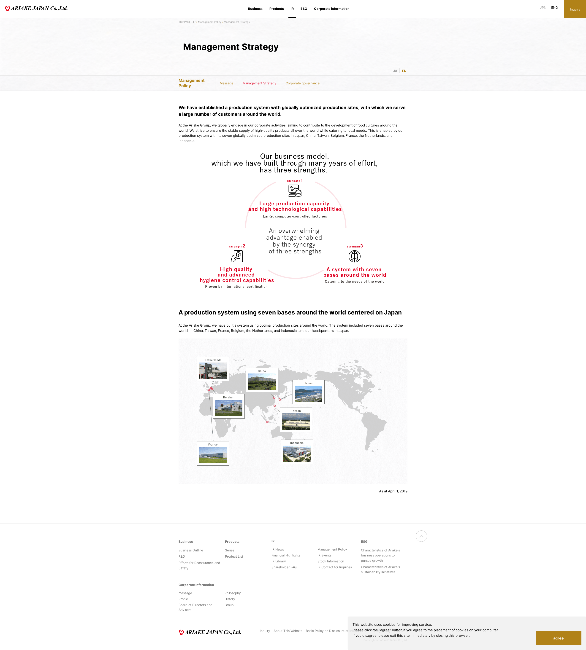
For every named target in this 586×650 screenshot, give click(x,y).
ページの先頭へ (421, 536)
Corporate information (332, 9)
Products (276, 9)
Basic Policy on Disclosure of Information (336, 631)
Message (226, 83)
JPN (543, 7)
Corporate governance (303, 83)
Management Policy (209, 22)
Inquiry (575, 9)
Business (255, 9)
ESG (304, 9)
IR (194, 22)
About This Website (288, 631)
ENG (554, 7)
